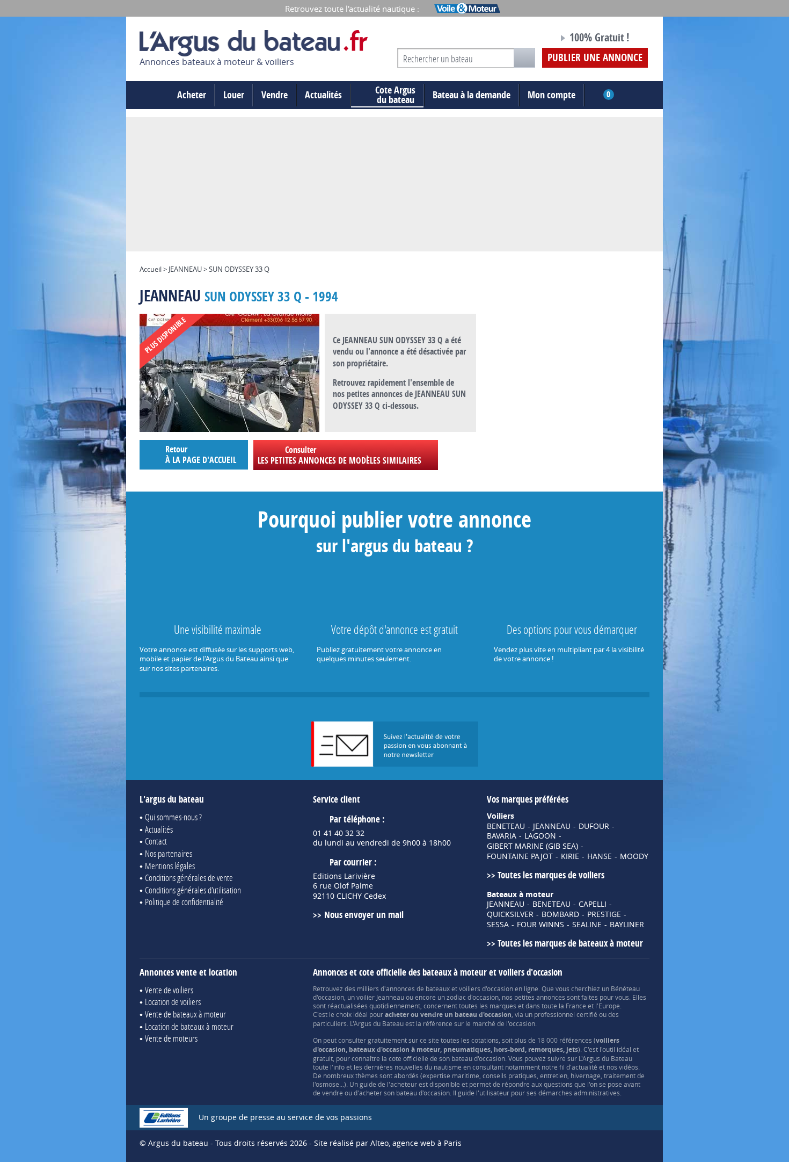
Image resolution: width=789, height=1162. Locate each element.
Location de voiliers (173, 1001)
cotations (485, 1040)
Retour (200, 454)
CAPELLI (593, 904)
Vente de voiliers (169, 990)
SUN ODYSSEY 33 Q (239, 269)
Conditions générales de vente (189, 877)
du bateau (395, 95)
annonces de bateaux (418, 988)
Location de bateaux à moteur (189, 1026)
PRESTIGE (604, 914)
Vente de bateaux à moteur (185, 1014)
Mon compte (551, 95)
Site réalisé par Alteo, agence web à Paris (388, 1143)
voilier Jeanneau (380, 997)
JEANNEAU (185, 269)
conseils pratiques (510, 1075)
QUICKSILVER (510, 914)
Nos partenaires (168, 853)
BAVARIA (501, 836)
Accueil (151, 269)
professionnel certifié (565, 1014)
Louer (233, 95)
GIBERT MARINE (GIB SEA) (532, 846)
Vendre (274, 95)
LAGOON (540, 836)
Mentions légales (170, 866)
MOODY (634, 856)
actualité (584, 1067)
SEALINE (587, 924)
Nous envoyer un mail (363, 914)
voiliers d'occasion (486, 988)
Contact (156, 841)
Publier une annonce (594, 57)
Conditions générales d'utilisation (193, 890)
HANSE (599, 856)
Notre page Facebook (529, 39)
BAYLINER (627, 924)
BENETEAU (506, 826)
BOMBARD (560, 914)
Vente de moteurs (171, 1038)
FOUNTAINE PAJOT (520, 856)
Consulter (339, 455)
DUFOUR (594, 826)
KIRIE (570, 856)
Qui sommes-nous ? (173, 817)
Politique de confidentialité (184, 902)
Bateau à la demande (471, 95)
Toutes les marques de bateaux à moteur (570, 943)
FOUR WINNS (540, 924)
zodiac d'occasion (473, 997)
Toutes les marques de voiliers (551, 875)
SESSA (498, 924)
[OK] (524, 58)
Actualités (323, 95)
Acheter (191, 95)
